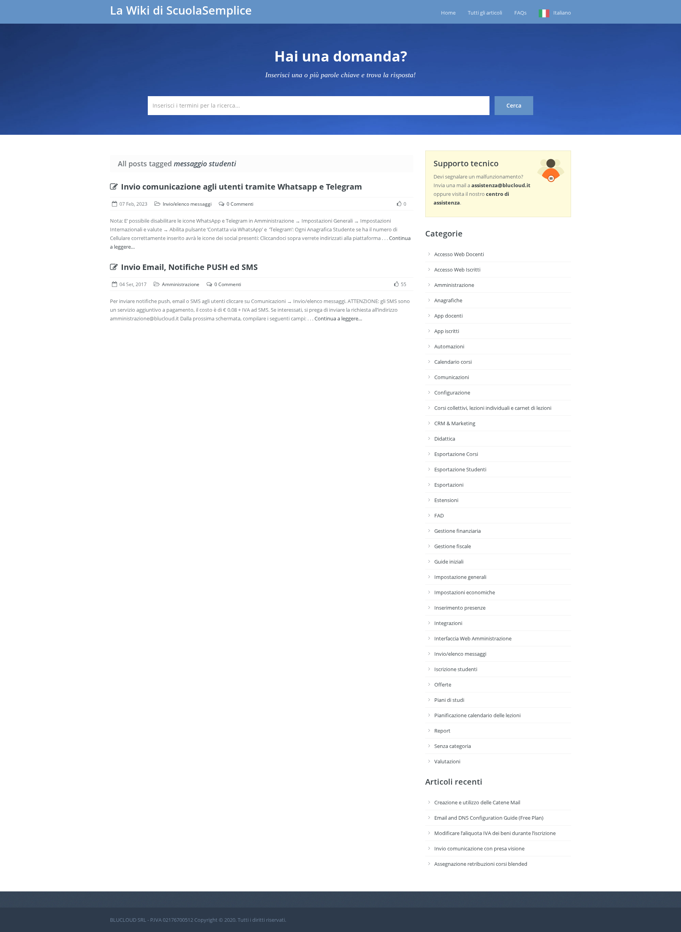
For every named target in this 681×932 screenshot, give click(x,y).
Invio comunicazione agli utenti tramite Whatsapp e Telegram (241, 186)
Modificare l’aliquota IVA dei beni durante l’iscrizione (495, 833)
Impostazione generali (460, 576)
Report (442, 730)
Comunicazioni (451, 377)
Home (448, 12)
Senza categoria (452, 746)
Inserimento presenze (460, 607)
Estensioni (446, 500)
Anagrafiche (448, 300)
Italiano (562, 12)
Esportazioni (448, 484)
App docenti (448, 315)
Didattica (444, 438)
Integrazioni (448, 623)
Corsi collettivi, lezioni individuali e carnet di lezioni (492, 407)
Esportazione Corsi (456, 454)
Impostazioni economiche (464, 592)
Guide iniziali (448, 561)
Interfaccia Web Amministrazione (473, 638)
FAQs (520, 12)
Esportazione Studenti (460, 469)
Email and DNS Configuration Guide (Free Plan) (488, 817)
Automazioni (449, 346)
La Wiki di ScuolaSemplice (181, 10)
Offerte (442, 684)
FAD (439, 515)
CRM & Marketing (454, 423)
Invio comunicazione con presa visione (479, 848)
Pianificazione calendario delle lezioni (477, 715)
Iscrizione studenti (455, 669)
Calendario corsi (453, 361)
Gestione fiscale (452, 546)
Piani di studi (449, 699)
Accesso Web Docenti (459, 254)
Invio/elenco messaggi (187, 204)
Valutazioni (447, 761)
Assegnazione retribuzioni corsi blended (480, 863)
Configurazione (452, 392)
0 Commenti (240, 204)
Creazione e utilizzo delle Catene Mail (477, 802)
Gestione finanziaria (457, 530)
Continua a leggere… (338, 318)
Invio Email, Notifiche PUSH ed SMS (189, 267)
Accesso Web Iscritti (457, 269)
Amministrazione (180, 284)
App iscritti (446, 331)
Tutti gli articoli (485, 12)
